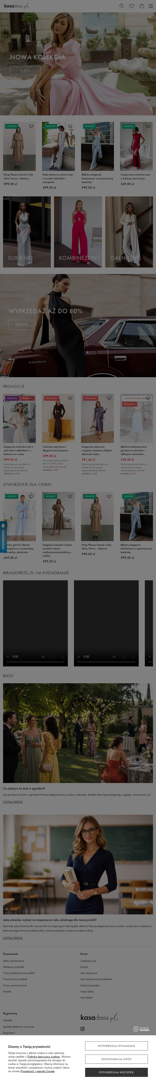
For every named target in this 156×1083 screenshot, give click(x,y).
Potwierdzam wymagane (116, 1046)
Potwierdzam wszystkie (116, 1072)
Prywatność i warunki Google (38, 1071)
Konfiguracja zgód (117, 1059)
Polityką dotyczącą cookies (43, 1056)
